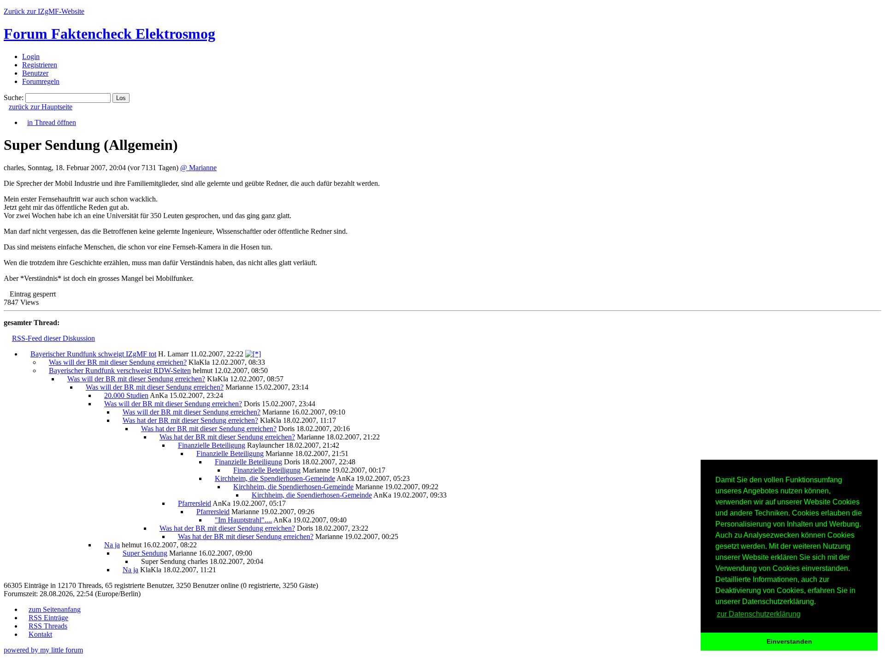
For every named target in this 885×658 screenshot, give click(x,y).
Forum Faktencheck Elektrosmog (109, 33)
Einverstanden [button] (789, 641)
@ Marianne (198, 168)
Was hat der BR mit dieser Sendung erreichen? (190, 420)
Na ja (112, 545)
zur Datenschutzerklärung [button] (759, 614)
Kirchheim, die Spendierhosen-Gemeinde (275, 478)
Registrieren (39, 65)
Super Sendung (145, 553)
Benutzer (35, 73)
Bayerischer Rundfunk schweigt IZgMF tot (93, 354)
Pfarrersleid (194, 503)
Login (31, 56)
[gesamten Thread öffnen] (253, 354)
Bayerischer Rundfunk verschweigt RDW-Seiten (120, 370)
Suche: (14, 97)
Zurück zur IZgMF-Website (44, 11)
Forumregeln (40, 81)
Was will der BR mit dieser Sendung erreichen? (118, 362)
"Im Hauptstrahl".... (243, 520)
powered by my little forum (43, 650)
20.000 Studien (126, 395)
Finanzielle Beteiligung (211, 445)
